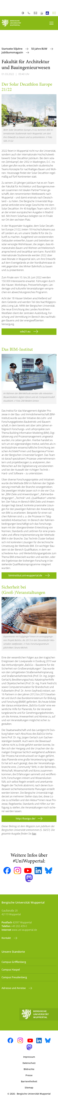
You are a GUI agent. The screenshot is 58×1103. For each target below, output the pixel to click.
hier (34, 833)
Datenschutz (29, 1063)
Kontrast (23, 13)
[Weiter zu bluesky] (48, 870)
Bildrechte (29, 1069)
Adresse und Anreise (14, 988)
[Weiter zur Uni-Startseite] (15, 23)
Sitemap (29, 1087)
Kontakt (6, 938)
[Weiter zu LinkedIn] (38, 870)
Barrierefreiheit (29, 1081)
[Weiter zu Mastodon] (29, 878)
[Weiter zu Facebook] (7, 870)
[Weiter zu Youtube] (28, 870)
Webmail (36, 13)
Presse (29, 1075)
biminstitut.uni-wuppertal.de (26, 575)
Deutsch (54, 13)
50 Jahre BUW (39, 48)
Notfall (42, 13)
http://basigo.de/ (25, 818)
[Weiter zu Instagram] (17, 870)
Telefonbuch (30, 13)
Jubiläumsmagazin (13, 52)
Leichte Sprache (48, 13)
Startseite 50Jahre (12, 48)
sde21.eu (25, 331)
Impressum (29, 1056)
